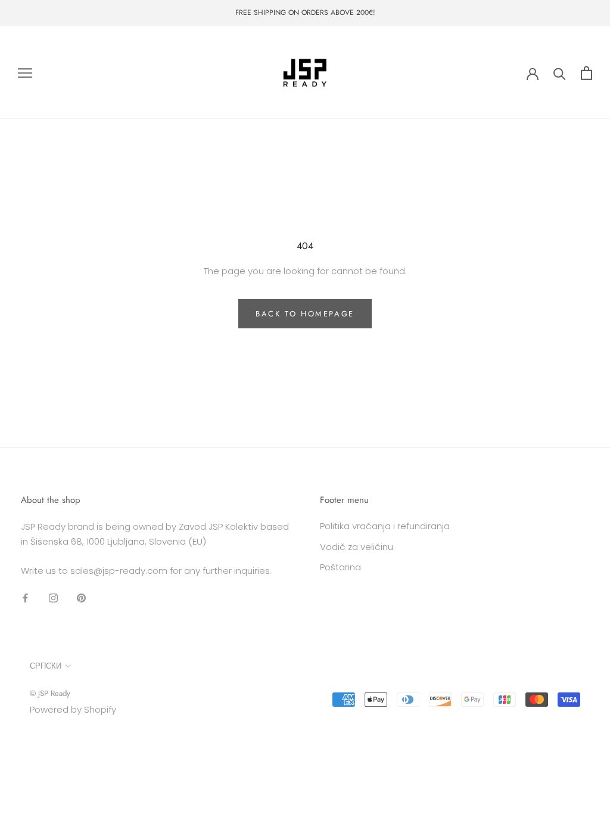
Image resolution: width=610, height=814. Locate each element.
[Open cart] (586, 73)
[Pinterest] (81, 597)
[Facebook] (25, 597)
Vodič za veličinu (356, 546)
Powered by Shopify (73, 709)
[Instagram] (53, 597)
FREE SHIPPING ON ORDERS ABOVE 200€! (305, 12)
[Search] (559, 73)
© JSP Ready (50, 693)
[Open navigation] (25, 72)
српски (45, 666)
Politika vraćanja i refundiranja (385, 526)
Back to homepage (305, 313)
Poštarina (340, 567)
